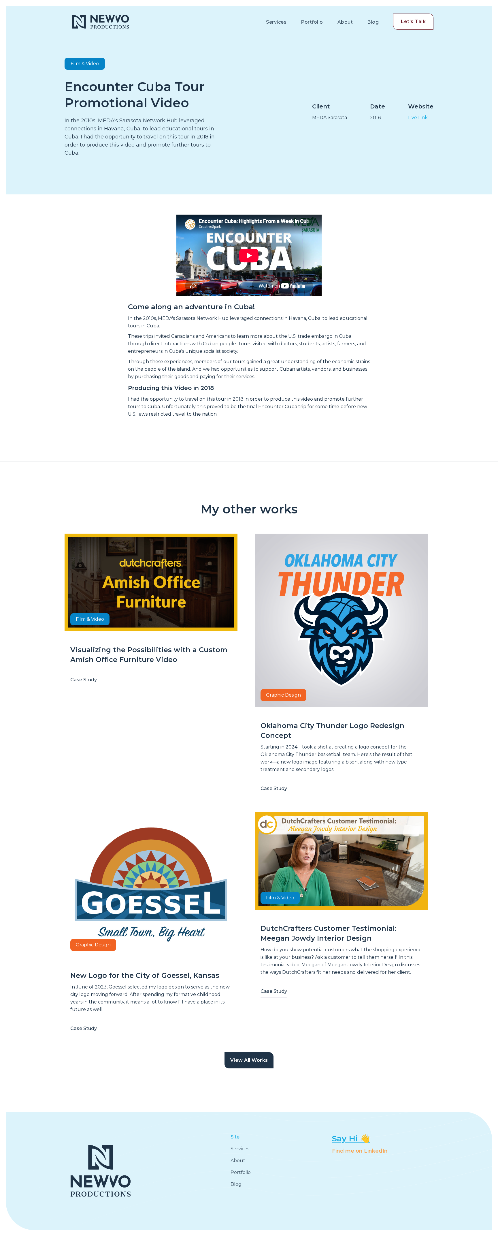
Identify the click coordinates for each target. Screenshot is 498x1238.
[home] (101, 21)
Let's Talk (413, 21)
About (345, 22)
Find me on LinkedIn (360, 1151)
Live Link (418, 117)
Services (276, 22)
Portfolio (312, 22)
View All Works (249, 1060)
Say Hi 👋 (351, 1138)
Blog (373, 22)
